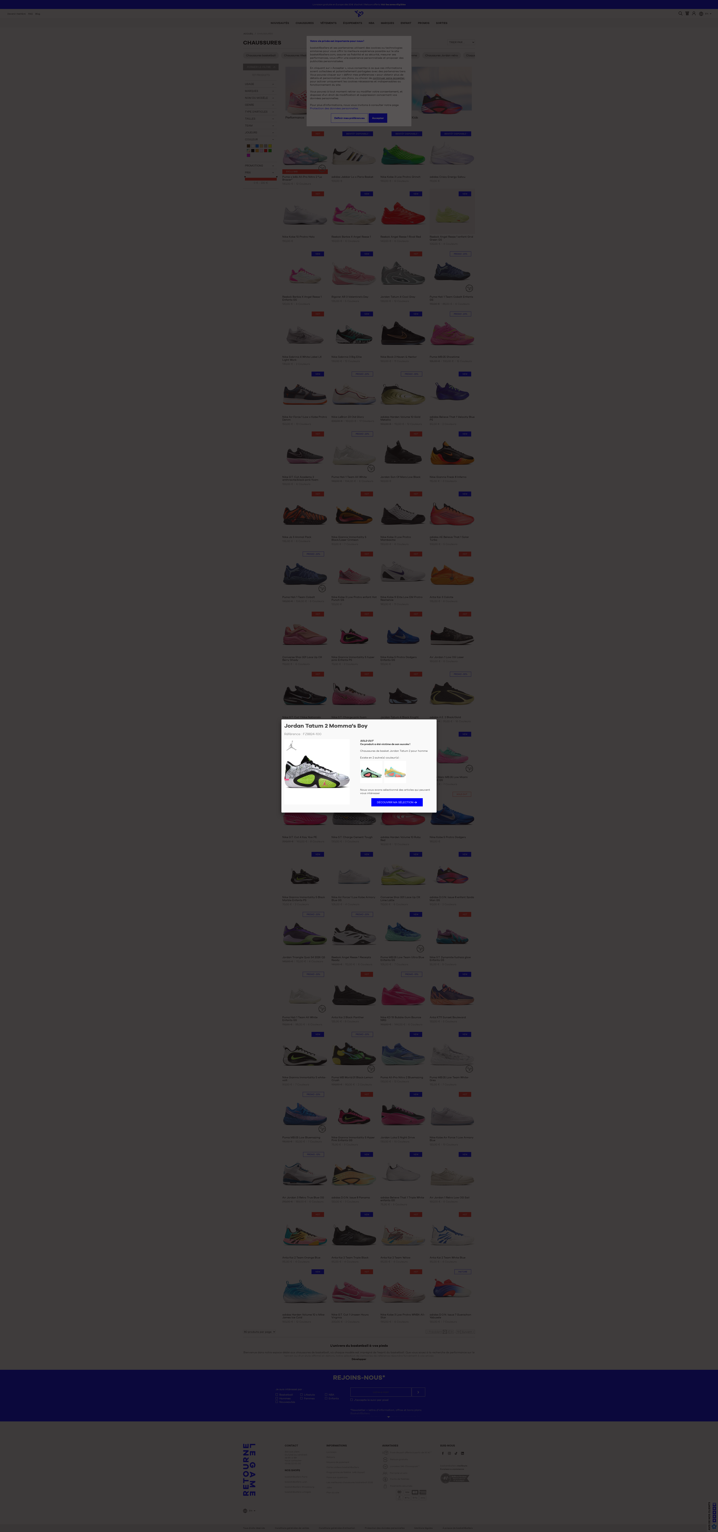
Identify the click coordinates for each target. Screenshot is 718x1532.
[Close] (436, 719)
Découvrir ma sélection (395, 802)
